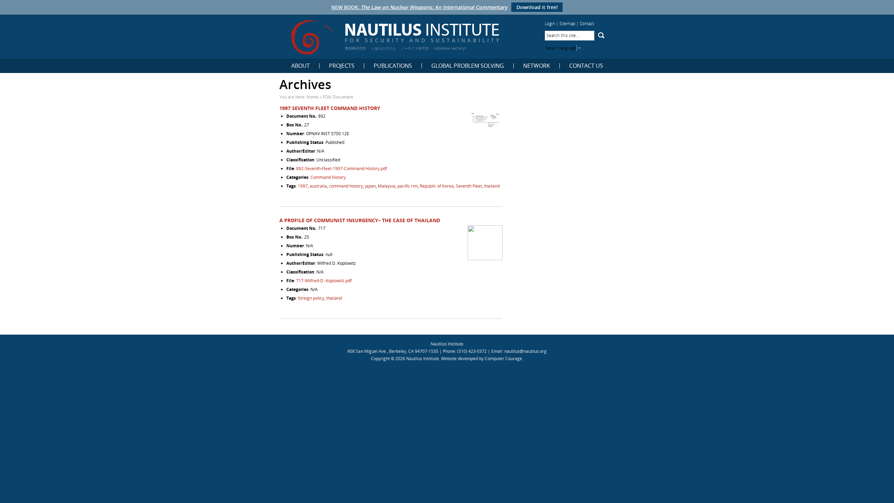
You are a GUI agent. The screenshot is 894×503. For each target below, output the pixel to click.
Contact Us (586, 65)
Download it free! (537, 7)
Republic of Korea (437, 186)
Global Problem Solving (467, 65)
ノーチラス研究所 (415, 48)
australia (318, 186)
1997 (303, 186)
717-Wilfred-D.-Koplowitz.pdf (324, 281)
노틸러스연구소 (383, 48)
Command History (328, 177)
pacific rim (407, 186)
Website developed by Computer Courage (481, 359)
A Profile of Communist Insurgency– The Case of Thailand (359, 220)
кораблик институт (450, 48)
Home (312, 97)
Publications (393, 65)
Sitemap (567, 24)
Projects (341, 65)
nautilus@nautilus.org (525, 351)
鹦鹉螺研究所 (355, 48)
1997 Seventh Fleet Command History (329, 108)
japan (370, 186)
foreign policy (311, 298)
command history (346, 186)
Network (536, 65)
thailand (492, 186)
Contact (587, 24)
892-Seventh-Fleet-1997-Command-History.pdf (341, 169)
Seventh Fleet (469, 186)
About (300, 65)
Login (550, 24)
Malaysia (386, 186)
